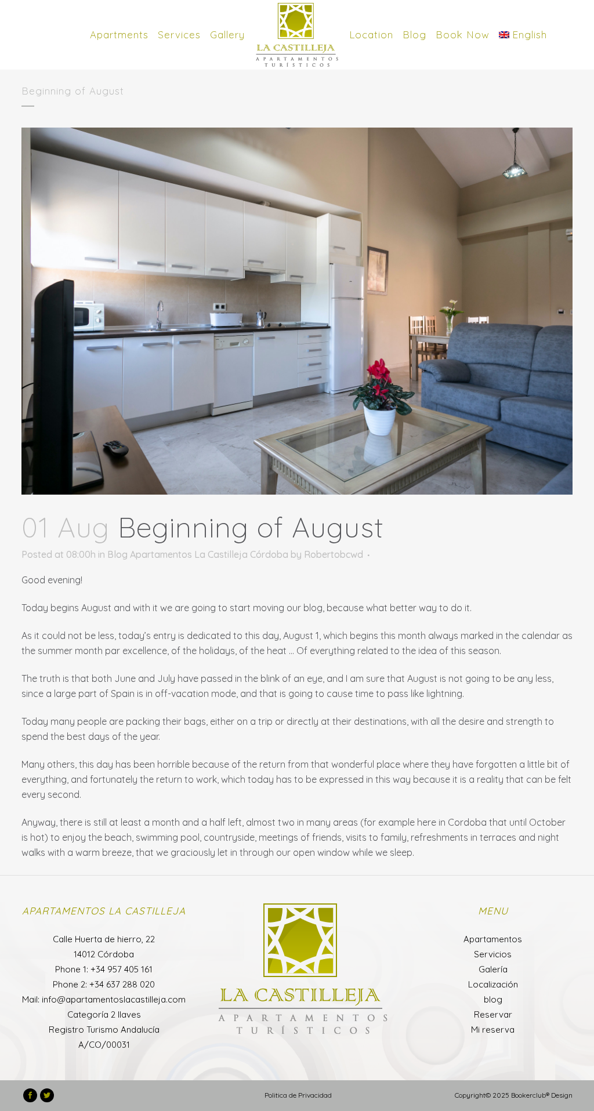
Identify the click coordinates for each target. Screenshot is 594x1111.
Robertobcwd (333, 554)
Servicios (493, 954)
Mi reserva (493, 1029)
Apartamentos (492, 939)
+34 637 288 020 (122, 984)
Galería (493, 969)
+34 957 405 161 (121, 969)
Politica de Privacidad (298, 1095)
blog (493, 999)
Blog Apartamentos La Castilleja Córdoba (197, 554)
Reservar (493, 1014)
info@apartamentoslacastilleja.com (114, 999)
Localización (493, 984)
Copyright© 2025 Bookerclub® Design (514, 1095)
